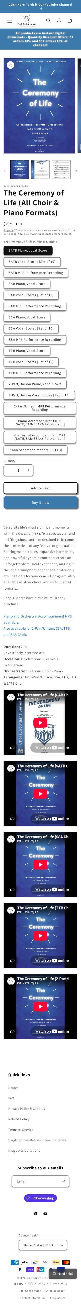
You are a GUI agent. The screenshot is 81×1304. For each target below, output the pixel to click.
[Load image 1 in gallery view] (19, 169)
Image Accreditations (24, 1150)
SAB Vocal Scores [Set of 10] (31, 295)
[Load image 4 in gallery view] (61, 169)
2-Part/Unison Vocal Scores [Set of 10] (39, 395)
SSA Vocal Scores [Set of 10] (31, 328)
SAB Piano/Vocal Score (27, 284)
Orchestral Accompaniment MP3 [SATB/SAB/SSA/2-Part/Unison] (39, 437)
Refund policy (36, 1283)
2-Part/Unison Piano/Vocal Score (35, 384)
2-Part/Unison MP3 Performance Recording (39, 408)
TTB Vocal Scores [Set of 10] (31, 362)
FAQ (11, 1098)
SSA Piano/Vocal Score (27, 317)
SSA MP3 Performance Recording (35, 339)
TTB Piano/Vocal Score (27, 350)
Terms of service (31, 1291)
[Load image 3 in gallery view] (40, 169)
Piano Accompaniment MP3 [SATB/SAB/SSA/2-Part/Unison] (40, 422)
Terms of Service (20, 1129)
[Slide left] (4, 170)
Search (13, 1088)
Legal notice (57, 1298)
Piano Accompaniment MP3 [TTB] (35, 450)
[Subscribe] (64, 1181)
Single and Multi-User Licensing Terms (37, 1140)
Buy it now (40, 502)
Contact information (32, 1298)
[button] (9, 20)
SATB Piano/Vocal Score (28, 250)
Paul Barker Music (38, 1278)
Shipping (9, 230)
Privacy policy (58, 1283)
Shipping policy (55, 1291)
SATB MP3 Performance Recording (36, 273)
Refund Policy (18, 1119)
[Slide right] (76, 170)
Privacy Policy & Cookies (26, 1108)
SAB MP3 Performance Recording (35, 306)
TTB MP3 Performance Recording (35, 373)
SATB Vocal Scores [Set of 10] (32, 261)
